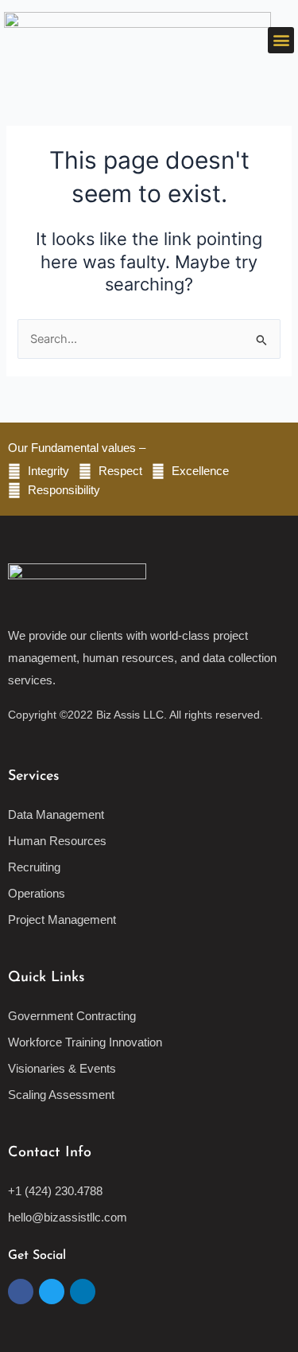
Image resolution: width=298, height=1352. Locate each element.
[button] (281, 40)
